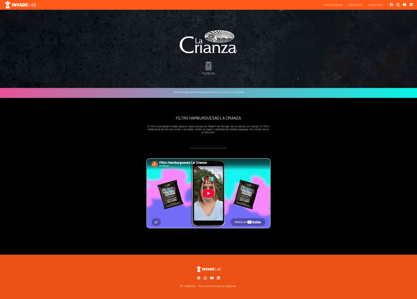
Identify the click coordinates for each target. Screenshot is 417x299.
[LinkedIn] (411, 4)
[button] (364, 5)
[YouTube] (404, 4)
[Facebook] (391, 4)
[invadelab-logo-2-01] (20, 5)
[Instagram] (397, 5)
